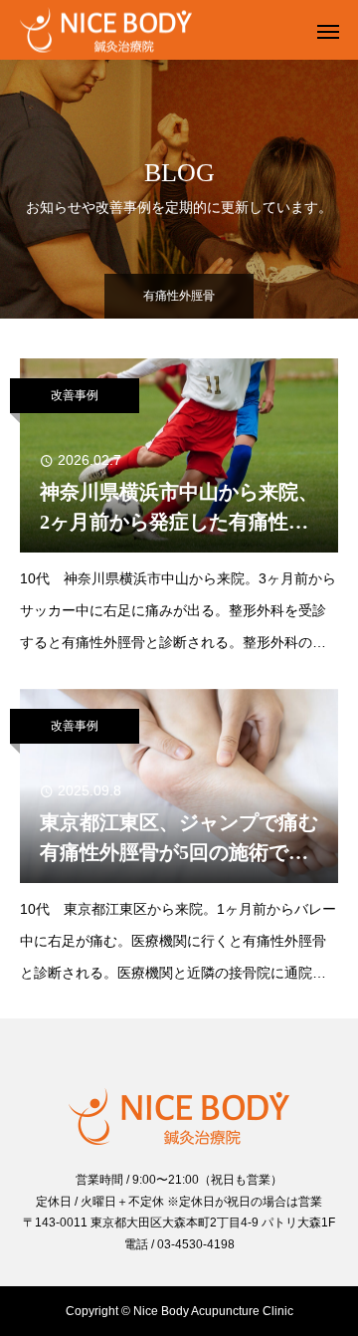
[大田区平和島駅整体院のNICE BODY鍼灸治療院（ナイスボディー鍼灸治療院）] (159, 30)
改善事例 (74, 395)
